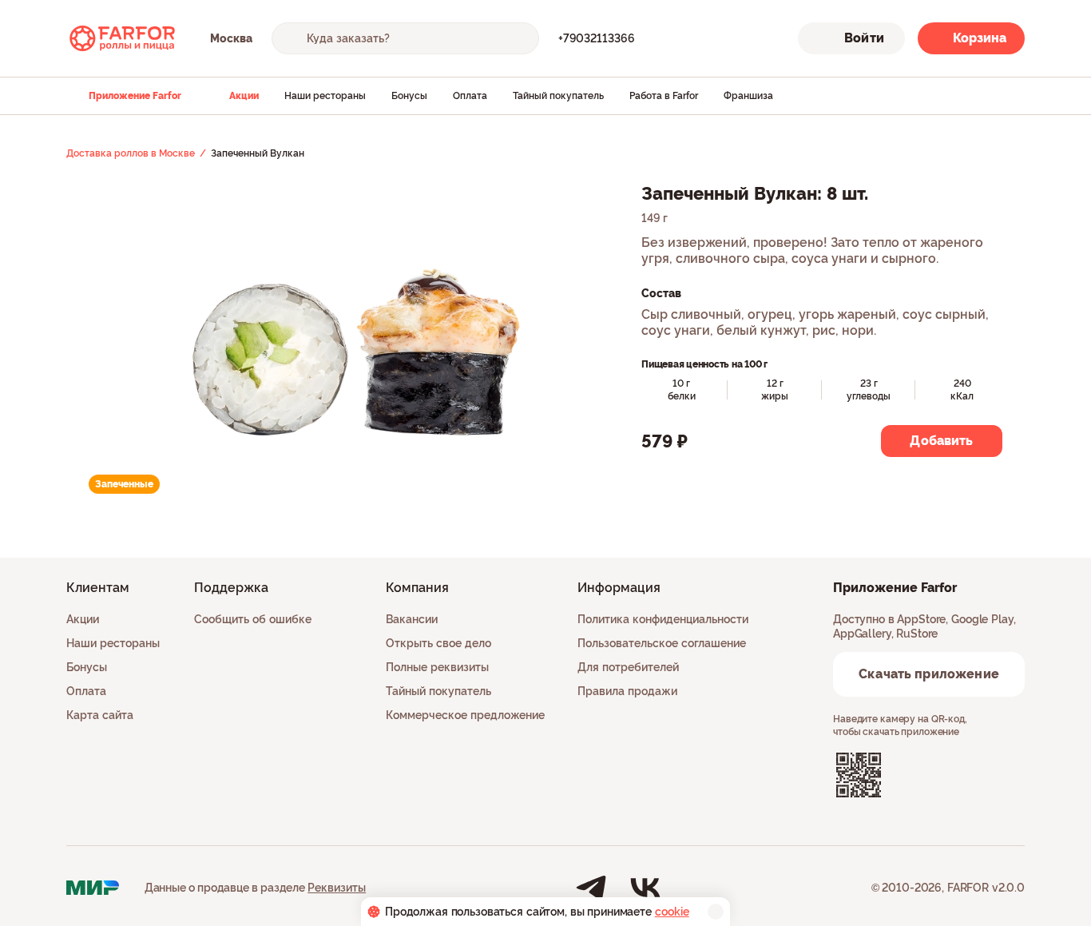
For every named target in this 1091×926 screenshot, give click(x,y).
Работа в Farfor (663, 95)
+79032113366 (596, 38)
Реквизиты (336, 887)
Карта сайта (99, 715)
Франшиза (748, 95)
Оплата (470, 95)
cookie (672, 911)
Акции (244, 95)
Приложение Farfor (135, 95)
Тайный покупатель (558, 95)
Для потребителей (628, 667)
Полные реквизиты (437, 667)
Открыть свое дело (438, 643)
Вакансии (412, 619)
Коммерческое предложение (465, 715)
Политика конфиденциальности (662, 619)
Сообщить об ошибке (252, 619)
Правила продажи (627, 691)
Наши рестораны (325, 95)
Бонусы (409, 95)
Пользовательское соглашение (661, 643)
